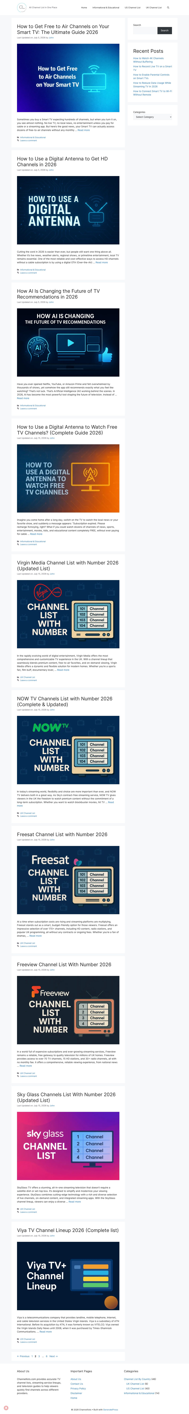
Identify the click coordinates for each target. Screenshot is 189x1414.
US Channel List (132, 7)
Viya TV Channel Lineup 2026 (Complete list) (68, 1230)
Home (84, 7)
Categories (139, 112)
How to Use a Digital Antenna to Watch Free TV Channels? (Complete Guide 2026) (67, 430)
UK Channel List (154, 7)
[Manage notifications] (6, 1408)
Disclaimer (76, 1393)
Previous (23, 1356)
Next (54, 1356)
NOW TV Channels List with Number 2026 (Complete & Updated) (64, 701)
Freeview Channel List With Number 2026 (64, 964)
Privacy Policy (78, 1388)
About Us (76, 1379)
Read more (84, 130)
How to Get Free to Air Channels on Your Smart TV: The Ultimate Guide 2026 (63, 29)
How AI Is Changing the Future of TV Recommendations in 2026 (58, 294)
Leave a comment (28, 140)
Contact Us (77, 1383)
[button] (168, 7)
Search (137, 25)
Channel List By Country (137, 1379)
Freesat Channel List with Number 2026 (62, 834)
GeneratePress (110, 1409)
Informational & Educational (106, 7)
